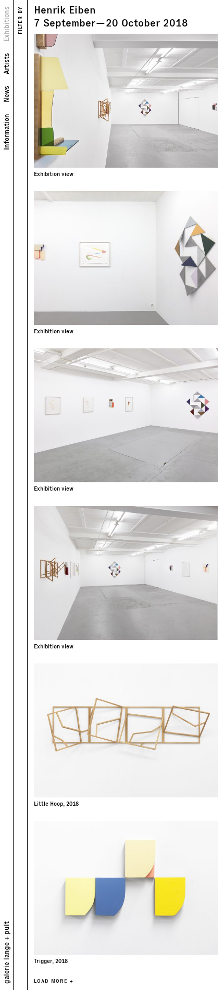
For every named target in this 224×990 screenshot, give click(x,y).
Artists (6, 63)
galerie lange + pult (6, 952)
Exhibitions (6, 24)
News (6, 94)
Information (6, 132)
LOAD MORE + (53, 981)
